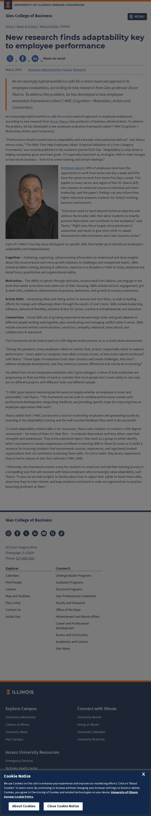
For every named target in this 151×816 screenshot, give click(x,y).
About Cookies (24, 806)
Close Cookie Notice (63, 806)
